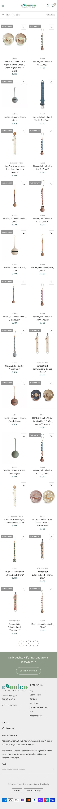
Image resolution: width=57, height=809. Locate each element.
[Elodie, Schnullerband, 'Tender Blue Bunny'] (42, 94)
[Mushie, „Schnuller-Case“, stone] (15, 94)
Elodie (42, 114)
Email (4, 764)
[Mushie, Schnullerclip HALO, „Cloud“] (42, 144)
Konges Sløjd (42, 363)
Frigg (14, 58)
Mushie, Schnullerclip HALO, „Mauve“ (42, 318)
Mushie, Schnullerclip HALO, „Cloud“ (42, 168)
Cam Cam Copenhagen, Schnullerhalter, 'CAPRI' (14, 521)
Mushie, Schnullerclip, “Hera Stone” (14, 367)
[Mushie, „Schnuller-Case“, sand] (15, 245)
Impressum (34, 703)
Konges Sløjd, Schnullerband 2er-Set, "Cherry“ (42, 368)
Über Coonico (35, 694)
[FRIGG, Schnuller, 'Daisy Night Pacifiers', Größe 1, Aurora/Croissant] (42, 396)
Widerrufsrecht (36, 715)
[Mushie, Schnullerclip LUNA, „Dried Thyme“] (15, 549)
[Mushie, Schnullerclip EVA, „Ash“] (15, 196)
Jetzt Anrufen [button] (28, 671)
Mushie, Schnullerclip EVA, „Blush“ (42, 269)
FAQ (31, 690)
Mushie (42, 58)
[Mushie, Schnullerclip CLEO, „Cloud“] (42, 448)
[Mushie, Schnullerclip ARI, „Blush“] (42, 602)
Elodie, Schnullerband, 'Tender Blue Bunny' (42, 118)
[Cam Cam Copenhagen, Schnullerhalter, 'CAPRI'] (15, 497)
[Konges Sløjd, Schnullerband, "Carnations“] (15, 602)
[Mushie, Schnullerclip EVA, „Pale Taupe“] (15, 294)
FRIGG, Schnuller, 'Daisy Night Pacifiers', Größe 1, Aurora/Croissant (42, 421)
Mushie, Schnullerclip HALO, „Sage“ (42, 63)
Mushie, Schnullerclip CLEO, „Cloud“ (42, 472)
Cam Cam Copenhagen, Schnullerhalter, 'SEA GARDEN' (14, 169)
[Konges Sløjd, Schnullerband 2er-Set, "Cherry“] (42, 343)
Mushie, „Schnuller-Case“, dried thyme (15, 472)
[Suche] (48, 5)
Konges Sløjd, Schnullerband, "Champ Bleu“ (42, 574)
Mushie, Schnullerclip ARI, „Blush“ (42, 625)
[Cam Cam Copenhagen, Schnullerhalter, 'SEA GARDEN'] (15, 144)
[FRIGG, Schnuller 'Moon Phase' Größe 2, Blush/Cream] (42, 497)
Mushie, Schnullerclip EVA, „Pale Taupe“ (14, 318)
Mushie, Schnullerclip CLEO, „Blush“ (42, 220)
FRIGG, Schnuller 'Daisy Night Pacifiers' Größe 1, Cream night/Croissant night (14, 66)
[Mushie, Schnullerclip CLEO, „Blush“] (42, 196)
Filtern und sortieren (12, 15)
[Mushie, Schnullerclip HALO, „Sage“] (42, 39)
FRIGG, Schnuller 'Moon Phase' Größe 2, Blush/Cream (42, 522)
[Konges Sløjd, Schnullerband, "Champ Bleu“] (42, 549)
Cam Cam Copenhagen (15, 163)
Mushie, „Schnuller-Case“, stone (15, 118)
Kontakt (33, 699)
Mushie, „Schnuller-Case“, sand (15, 269)
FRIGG (42, 415)
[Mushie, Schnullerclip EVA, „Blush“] (42, 245)
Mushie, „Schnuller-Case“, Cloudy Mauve (15, 419)
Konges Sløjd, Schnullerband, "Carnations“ (14, 627)
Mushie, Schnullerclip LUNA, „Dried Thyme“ (14, 573)
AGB (31, 711)
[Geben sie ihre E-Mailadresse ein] (52, 769)
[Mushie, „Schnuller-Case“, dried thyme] (15, 448)
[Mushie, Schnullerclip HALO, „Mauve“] (42, 294)
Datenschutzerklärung (39, 707)
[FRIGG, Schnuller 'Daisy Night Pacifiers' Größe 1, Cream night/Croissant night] (15, 39)
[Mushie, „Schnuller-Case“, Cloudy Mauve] (15, 396)
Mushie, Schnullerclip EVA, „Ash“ (14, 220)
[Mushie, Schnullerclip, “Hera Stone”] (15, 343)
